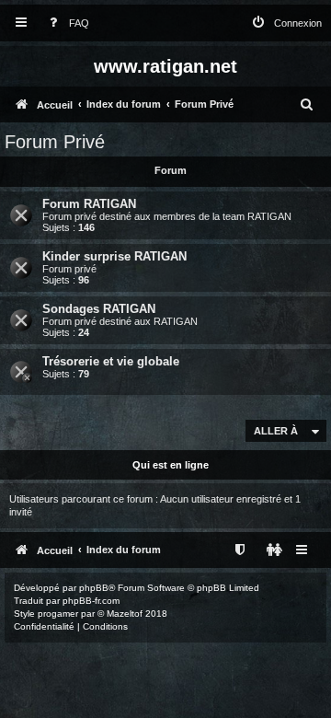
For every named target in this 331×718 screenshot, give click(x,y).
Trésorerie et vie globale (110, 361)
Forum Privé (55, 142)
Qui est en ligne (170, 464)
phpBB (93, 588)
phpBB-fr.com (91, 601)
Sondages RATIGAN (98, 309)
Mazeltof (125, 613)
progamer (58, 613)
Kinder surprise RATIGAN (114, 256)
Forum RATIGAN (89, 204)
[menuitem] (65, 23)
